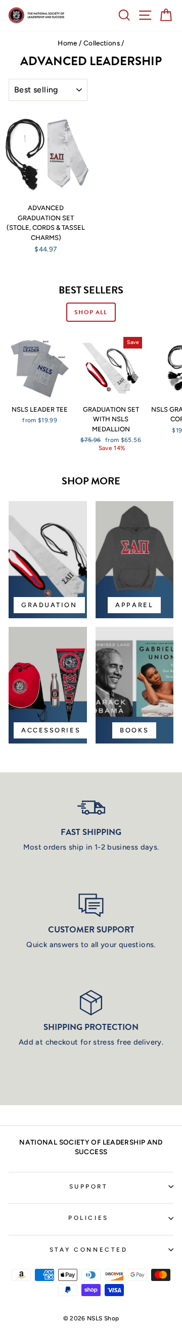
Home (67, 43)
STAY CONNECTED (88, 1249)
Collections (101, 43)
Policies (88, 1217)
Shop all (90, 312)
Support (88, 1186)
